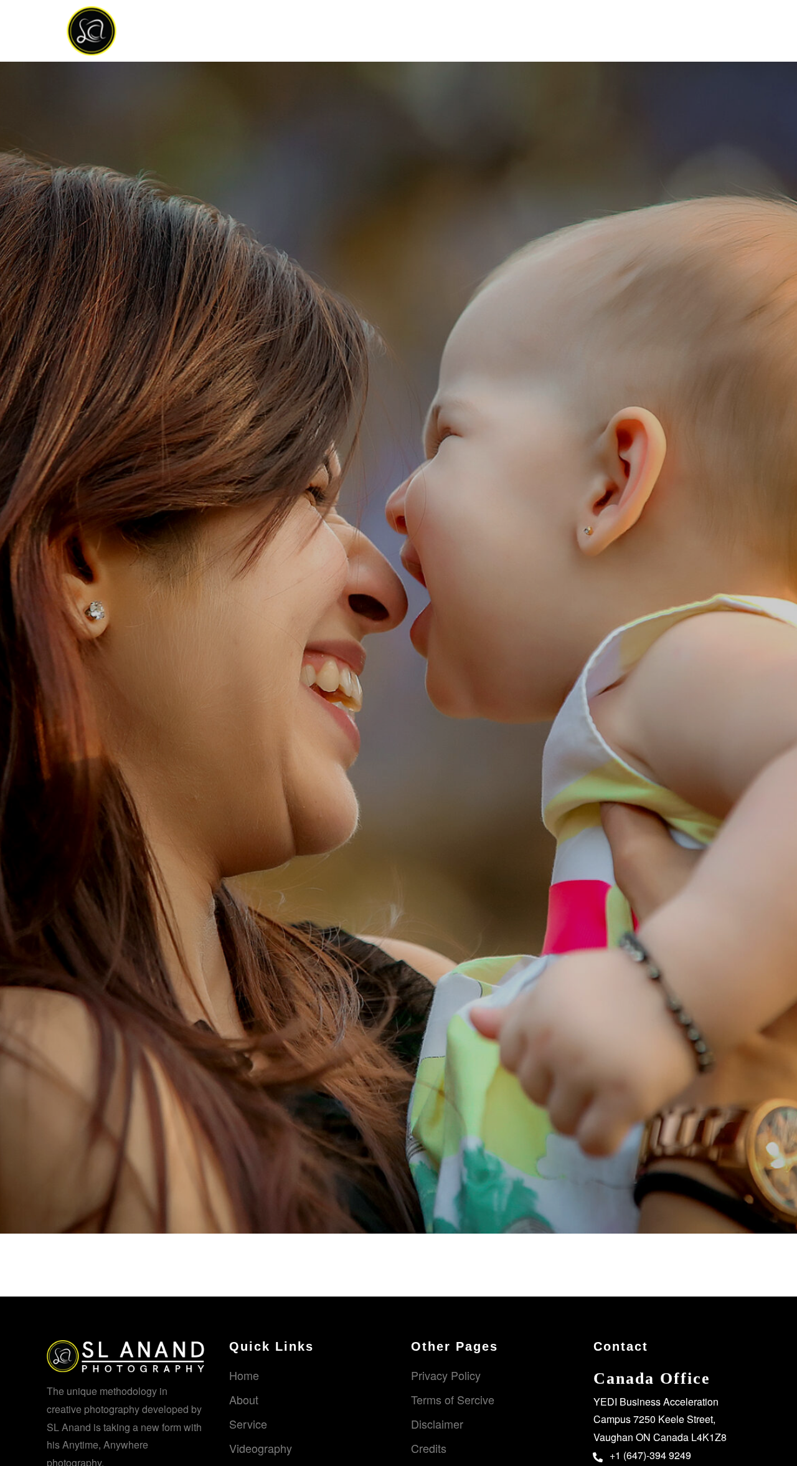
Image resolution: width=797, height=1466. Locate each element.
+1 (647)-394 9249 (650, 1455)
